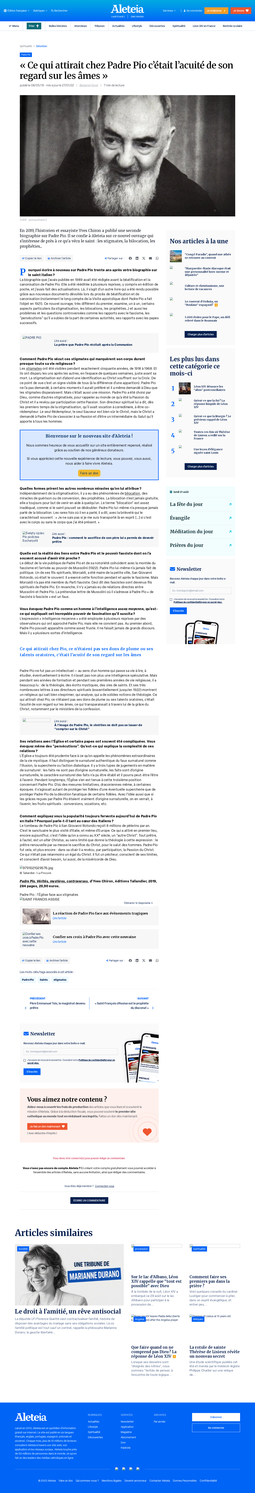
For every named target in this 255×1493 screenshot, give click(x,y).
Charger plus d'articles (201, 334)
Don (123, 1442)
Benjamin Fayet (89, 85)
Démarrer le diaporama (137, 902)
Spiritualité (178, 26)
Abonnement (128, 1437)
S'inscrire (32, 1071)
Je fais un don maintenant (45, 1126)
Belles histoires (58, 26)
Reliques (198, 1319)
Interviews (80, 26)
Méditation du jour (191, 532)
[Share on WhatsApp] (157, 258)
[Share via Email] (150, 258)
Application (127, 1427)
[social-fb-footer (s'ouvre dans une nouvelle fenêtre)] (124, 1469)
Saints (44, 979)
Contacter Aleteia (160, 1480)
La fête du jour (186, 504)
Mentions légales (112, 1480)
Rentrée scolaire (232, 26)
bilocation (132, 493)
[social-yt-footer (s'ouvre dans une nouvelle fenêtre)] (117, 1469)
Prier (32, 26)
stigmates (34, 368)
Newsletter (127, 1421)
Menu (15, 26)
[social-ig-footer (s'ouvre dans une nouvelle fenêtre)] (138, 1469)
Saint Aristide (137, 16)
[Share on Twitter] (143, 258)
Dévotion (41, 46)
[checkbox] (25, 1060)
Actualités (118, 26)
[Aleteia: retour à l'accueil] (127, 8)
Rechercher (61, 10)
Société (23, 1249)
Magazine (126, 1432)
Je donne (238, 10)
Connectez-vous (104, 1186)
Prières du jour (186, 545)
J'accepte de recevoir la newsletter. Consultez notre (71, 1062)
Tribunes (99, 26)
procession (141, 1249)
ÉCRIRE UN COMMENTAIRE (89, 1200)
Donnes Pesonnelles (185, 1480)
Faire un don (89, 473)
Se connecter (194, 10)
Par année (159, 1421)
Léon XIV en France (204, 26)
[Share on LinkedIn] (137, 258)
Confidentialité (208, 1480)
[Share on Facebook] (130, 258)
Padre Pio (28, 979)
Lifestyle (137, 26)
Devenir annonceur (136, 1480)
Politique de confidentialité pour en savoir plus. (198, 602)
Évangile (180, 518)
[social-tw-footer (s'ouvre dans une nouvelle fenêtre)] (131, 1469)
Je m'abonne (214, 10)
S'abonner (216, 1417)
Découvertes (157, 26)
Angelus (139, 1319)
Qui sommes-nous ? (87, 1480)
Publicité (125, 1447)
